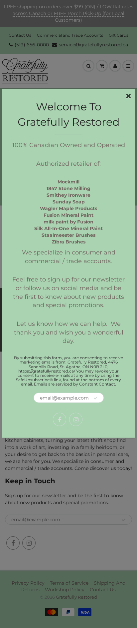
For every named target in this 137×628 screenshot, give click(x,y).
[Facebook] (59, 419)
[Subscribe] (95, 398)
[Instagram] (75, 419)
